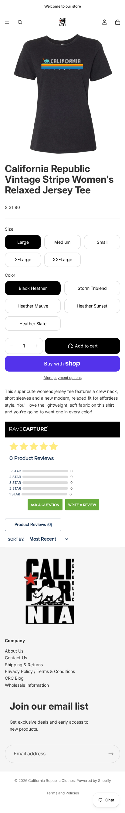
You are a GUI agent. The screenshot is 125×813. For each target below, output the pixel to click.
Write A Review (82, 505)
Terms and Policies (62, 793)
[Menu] (7, 22)
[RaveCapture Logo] (28, 429)
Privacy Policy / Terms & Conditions (40, 671)
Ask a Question (45, 505)
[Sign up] (111, 753)
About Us (14, 650)
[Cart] (117, 22)
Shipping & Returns (24, 664)
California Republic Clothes (51, 780)
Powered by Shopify (93, 780)
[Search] (20, 22)
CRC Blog (14, 678)
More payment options (63, 378)
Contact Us (16, 657)
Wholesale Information (27, 685)
